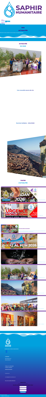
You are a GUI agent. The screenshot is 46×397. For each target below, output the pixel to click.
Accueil (2, 19)
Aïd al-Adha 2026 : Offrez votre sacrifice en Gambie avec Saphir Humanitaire (16, 228)
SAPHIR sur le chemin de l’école (7, 306)
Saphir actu (8, 21)
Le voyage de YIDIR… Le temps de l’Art (9, 321)
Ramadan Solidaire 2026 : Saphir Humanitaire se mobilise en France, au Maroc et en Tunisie (18, 197)
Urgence (13, 214)
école (5, 307)
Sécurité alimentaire (9, 214)
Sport (9, 307)
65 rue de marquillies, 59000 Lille (10, 380)
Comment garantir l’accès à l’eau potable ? (9, 259)
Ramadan (9, 198)
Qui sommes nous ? (4, 22)
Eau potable (6, 276)
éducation (7, 307)
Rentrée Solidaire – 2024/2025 (7, 290)
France (5, 198)
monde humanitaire (20, 32)
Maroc (7, 198)
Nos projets (3, 20)
